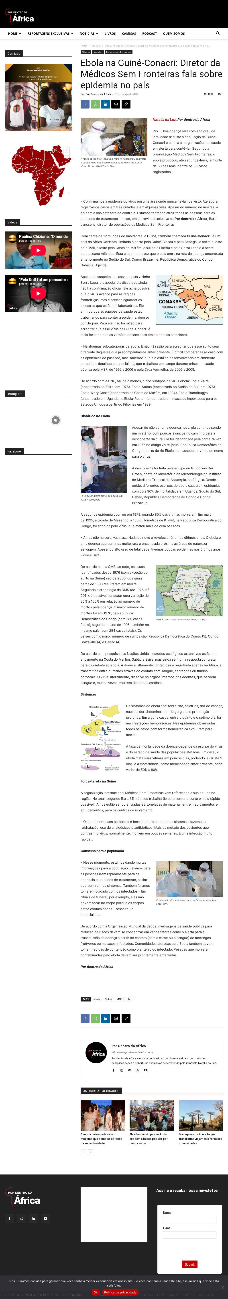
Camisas (129, 33)
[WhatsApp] (95, 104)
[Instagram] (123, 1070)
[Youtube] (147, 1070)
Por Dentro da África (98, 94)
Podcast (149, 33)
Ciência (96, 46)
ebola (97, 999)
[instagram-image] (21, 419)
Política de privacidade (120, 1292)
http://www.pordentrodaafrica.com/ (132, 1052)
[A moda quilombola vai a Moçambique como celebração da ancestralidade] (103, 1115)
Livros (110, 33)
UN (128, 999)
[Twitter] (139, 1070)
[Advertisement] (152, 187)
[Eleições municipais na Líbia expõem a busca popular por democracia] (152, 1115)
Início (84, 46)
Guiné (108, 999)
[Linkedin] (105, 104)
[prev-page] (83, 1152)
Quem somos (174, 33)
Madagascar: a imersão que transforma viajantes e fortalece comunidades (200, 1139)
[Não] (222, 1287)
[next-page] (90, 1152)
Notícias (87, 33)
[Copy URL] (126, 104)
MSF (119, 999)
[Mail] (131, 1070)
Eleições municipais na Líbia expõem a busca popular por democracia (149, 1139)
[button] (217, 34)
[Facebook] (85, 104)
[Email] (115, 104)
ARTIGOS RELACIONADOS (101, 1091)
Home (13, 33)
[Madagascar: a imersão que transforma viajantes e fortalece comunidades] (201, 1115)
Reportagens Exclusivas (49, 33)
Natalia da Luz (164, 119)
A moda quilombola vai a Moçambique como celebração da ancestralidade (101, 1139)
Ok (96, 1292)
